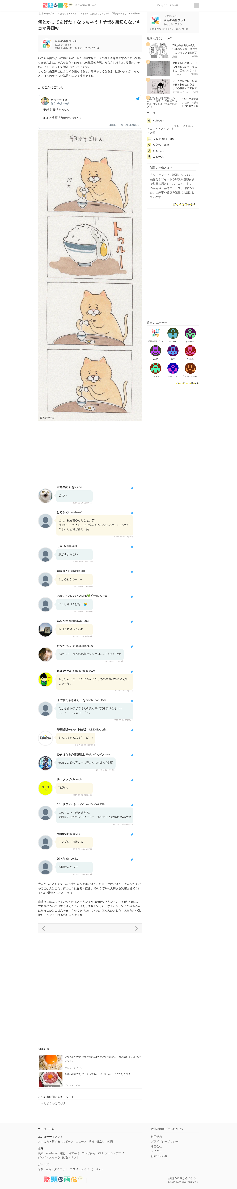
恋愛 (174, 56)
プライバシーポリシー (165, 1141)
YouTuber (52, 1153)
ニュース (176, 74)
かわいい (158, 120)
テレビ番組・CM (163, 139)
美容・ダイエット (182, 127)
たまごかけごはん (55, 1103)
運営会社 (156, 1146)
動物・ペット (70, 1157)
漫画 (41, 1153)
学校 (91, 1141)
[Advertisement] (90, 452)
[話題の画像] (55, 5)
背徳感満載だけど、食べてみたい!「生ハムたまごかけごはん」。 (100, 1074)
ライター (156, 1151)
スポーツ (67, 1141)
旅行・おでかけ (69, 1153)
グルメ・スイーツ (74, 1068)
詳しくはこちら (183, 204)
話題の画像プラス (66, 41)
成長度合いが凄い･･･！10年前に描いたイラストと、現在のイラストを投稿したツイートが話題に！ (185, 70)
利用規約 (156, 1136)
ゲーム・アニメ (114, 1153)
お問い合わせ (159, 1156)
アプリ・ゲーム (180, 92)
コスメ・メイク (159, 128)
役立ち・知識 (161, 145)
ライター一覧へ (186, 383)
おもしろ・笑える (49, 1141)
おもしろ (158, 150)
